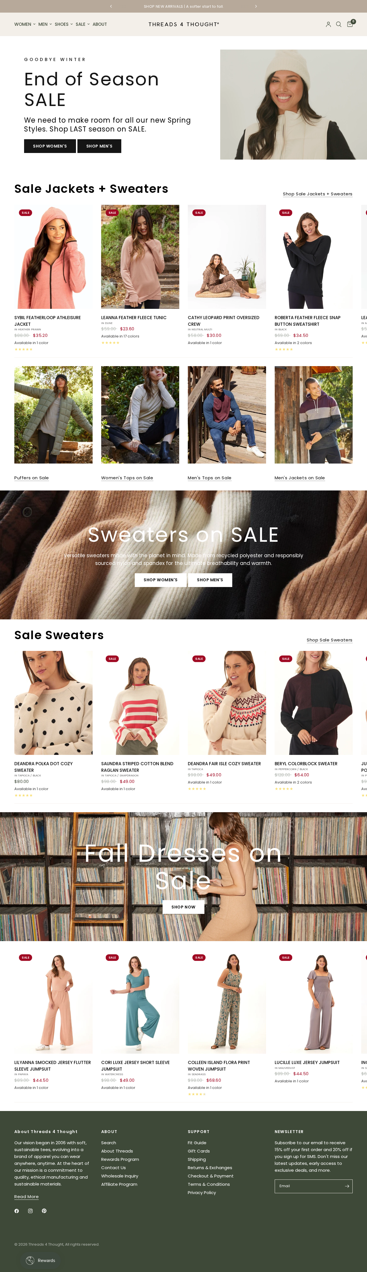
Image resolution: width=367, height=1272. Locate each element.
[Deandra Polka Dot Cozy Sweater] (53, 703)
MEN (43, 24)
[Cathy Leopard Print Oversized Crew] (227, 257)
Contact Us (113, 1168)
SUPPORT (199, 1132)
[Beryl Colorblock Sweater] (314, 703)
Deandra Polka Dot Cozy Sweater (43, 769)
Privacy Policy (202, 1192)
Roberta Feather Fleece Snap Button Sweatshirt (308, 323)
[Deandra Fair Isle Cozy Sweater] (227, 703)
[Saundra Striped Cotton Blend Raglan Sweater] (140, 703)
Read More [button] (26, 1196)
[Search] (338, 24)
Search (108, 1143)
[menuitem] (25, 24)
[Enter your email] (347, 1186)
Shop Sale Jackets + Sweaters (318, 193)
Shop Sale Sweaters (330, 639)
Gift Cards (199, 1151)
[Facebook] (20, 1211)
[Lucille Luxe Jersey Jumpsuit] (314, 1002)
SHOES (62, 24)
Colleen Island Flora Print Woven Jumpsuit (219, 1067)
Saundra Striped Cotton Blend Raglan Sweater (137, 769)
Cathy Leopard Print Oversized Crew (223, 323)
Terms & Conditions (209, 1184)
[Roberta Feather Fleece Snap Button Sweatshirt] (314, 257)
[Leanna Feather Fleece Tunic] (140, 257)
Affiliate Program (119, 1184)
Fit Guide (197, 1143)
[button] (50, 146)
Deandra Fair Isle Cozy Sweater (224, 766)
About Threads (117, 1151)
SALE (80, 24)
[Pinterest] (48, 1211)
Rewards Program (120, 1159)
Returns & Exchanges (210, 1168)
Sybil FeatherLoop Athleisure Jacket (47, 323)
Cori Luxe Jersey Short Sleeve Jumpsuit (135, 1067)
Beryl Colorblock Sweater (306, 766)
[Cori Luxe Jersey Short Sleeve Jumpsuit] (140, 1002)
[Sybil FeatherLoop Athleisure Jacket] (53, 257)
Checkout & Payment (211, 1176)
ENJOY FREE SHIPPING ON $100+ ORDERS (190, 6)
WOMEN (22, 24)
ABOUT (100, 24)
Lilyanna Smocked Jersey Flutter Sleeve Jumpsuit (52, 1067)
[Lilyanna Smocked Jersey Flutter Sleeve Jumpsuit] (53, 1002)
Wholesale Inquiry (119, 1176)
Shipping (197, 1159)
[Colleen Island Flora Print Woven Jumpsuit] (227, 1002)
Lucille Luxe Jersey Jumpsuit (307, 1064)
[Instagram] (34, 1211)
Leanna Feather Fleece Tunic (134, 320)
